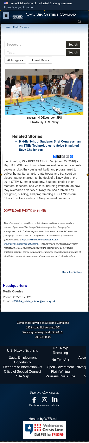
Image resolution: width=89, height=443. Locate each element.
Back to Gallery (72, 272)
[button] (19, 7)
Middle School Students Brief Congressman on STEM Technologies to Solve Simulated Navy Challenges (50, 145)
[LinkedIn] (55, 400)
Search (73, 44)
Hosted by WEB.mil (43, 419)
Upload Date (39, 60)
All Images (14, 60)
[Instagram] (44, 400)
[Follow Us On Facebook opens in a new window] (34, 400)
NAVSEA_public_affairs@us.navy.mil (33, 301)
